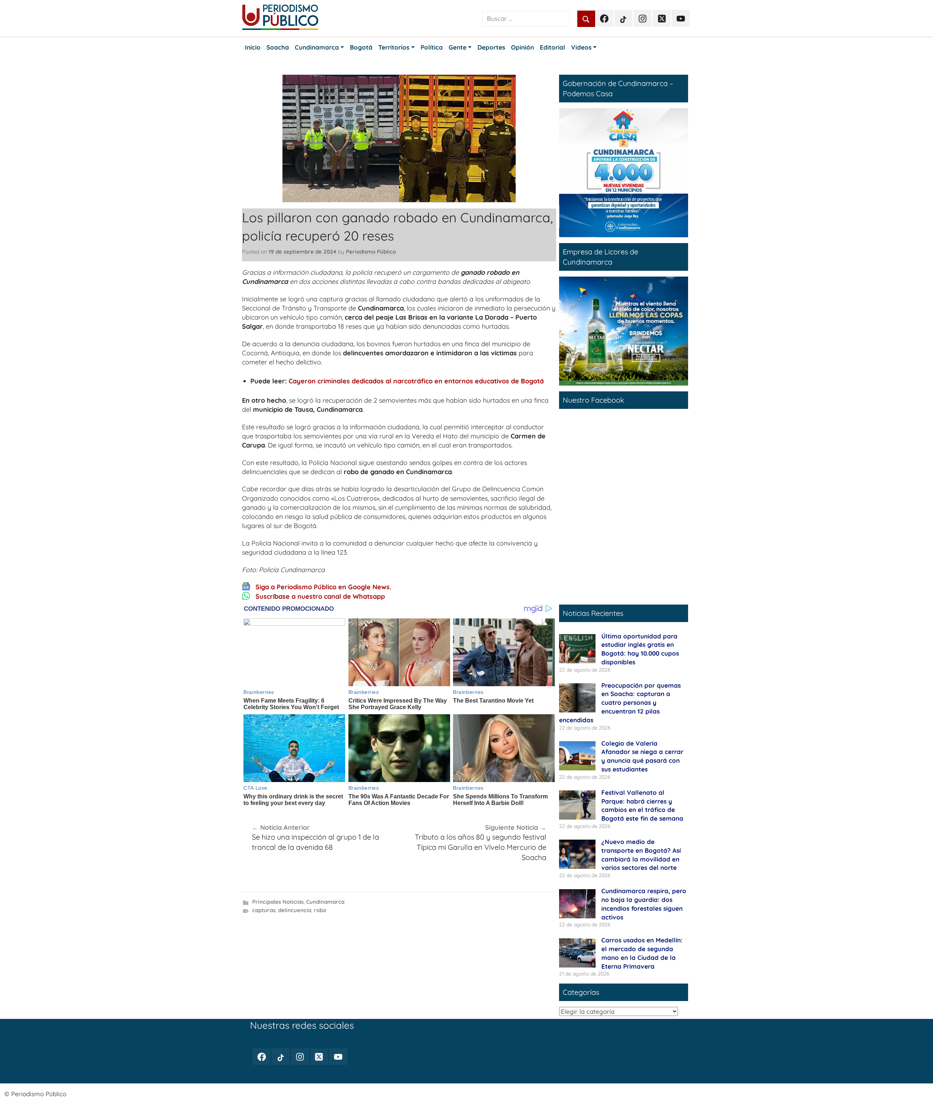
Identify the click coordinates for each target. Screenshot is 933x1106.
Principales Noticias (278, 901)
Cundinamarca (325, 901)
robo (320, 910)
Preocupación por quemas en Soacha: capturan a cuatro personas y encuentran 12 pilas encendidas (620, 702)
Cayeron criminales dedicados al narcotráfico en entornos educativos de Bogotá (416, 381)
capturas (264, 910)
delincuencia (294, 910)
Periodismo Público (371, 251)
